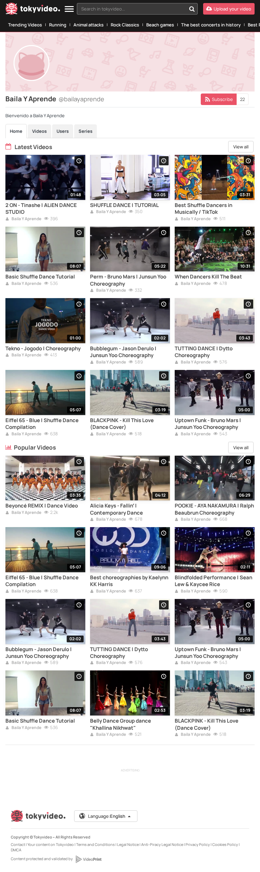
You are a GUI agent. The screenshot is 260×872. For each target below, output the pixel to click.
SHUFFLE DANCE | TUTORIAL (124, 205)
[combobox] (137, 9)
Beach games (160, 25)
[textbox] (131, 8)
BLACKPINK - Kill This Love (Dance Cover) (122, 424)
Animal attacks (88, 25)
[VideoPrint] (88, 859)
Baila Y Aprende (26, 219)
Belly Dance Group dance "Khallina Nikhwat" (120, 724)
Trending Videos (25, 25)
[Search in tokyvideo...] (192, 9)
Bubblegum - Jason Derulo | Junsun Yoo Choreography (123, 352)
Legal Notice (128, 844)
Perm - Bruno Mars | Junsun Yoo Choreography (128, 280)
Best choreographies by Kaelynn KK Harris (129, 581)
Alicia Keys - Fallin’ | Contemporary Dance (116, 509)
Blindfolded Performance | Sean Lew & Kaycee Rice (213, 581)
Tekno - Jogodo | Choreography (43, 348)
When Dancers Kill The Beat (208, 276)
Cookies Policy (225, 844)
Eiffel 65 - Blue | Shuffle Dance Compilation (42, 424)
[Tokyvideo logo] (32, 10)
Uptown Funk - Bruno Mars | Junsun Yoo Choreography (208, 424)
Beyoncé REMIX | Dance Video (41, 505)
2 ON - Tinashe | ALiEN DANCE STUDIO (41, 208)
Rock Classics (125, 25)
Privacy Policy (198, 844)
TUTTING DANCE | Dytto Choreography (204, 352)
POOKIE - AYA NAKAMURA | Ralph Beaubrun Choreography (214, 509)
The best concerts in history (211, 25)
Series (85, 131)
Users (63, 131)
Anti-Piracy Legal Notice (162, 844)
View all (240, 147)
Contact (18, 844)
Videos (39, 131)
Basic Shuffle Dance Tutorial (40, 276)
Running (57, 25)
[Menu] (69, 9)
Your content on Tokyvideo (50, 844)
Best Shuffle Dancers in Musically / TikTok (203, 208)
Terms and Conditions (95, 844)
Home (16, 131)
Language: (106, 816)
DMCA (16, 849)
